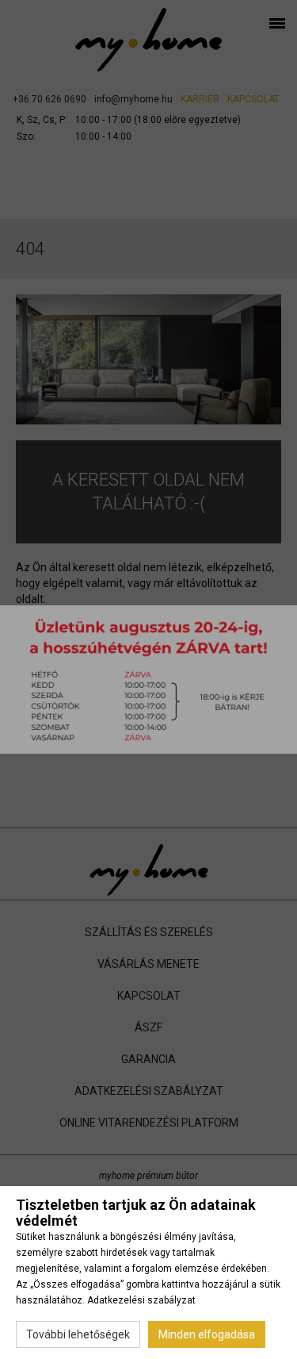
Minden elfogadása (206, 1334)
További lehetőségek (78, 1334)
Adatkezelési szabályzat (141, 1300)
